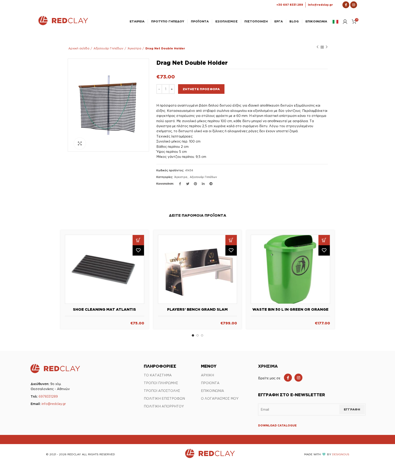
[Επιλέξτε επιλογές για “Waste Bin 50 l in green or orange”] (324, 240)
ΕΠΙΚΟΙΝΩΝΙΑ (212, 390)
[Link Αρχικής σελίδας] (62, 24)
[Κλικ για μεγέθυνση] (79, 143)
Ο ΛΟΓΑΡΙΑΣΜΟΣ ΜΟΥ (219, 398)
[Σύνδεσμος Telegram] (211, 183)
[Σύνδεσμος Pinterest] (195, 183)
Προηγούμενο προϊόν (317, 47)
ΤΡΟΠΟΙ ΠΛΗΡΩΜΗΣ (161, 383)
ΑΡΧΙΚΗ (207, 375)
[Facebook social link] (288, 378)
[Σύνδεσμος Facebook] (345, 4)
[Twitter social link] (187, 183)
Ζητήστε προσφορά (201, 89)
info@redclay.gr (54, 403)
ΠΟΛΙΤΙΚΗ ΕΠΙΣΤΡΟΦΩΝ (164, 398)
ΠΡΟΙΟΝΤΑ (210, 383)
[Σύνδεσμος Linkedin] (203, 183)
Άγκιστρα (134, 48)
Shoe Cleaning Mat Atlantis (104, 309)
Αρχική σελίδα (78, 48)
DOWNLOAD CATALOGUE (277, 425)
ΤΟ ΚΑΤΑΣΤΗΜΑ (158, 375)
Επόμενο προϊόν (326, 47)
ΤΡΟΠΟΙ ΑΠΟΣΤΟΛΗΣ (162, 390)
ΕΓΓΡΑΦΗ (352, 409)
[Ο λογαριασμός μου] (345, 21)
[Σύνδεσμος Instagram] (353, 4)
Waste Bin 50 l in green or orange (290, 309)
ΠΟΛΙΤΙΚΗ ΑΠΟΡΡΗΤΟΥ (164, 406)
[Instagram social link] (298, 378)
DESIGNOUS (340, 454)
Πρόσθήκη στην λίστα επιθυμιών (138, 250)
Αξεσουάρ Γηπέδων (108, 48)
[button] (138, 240)
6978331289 (48, 396)
